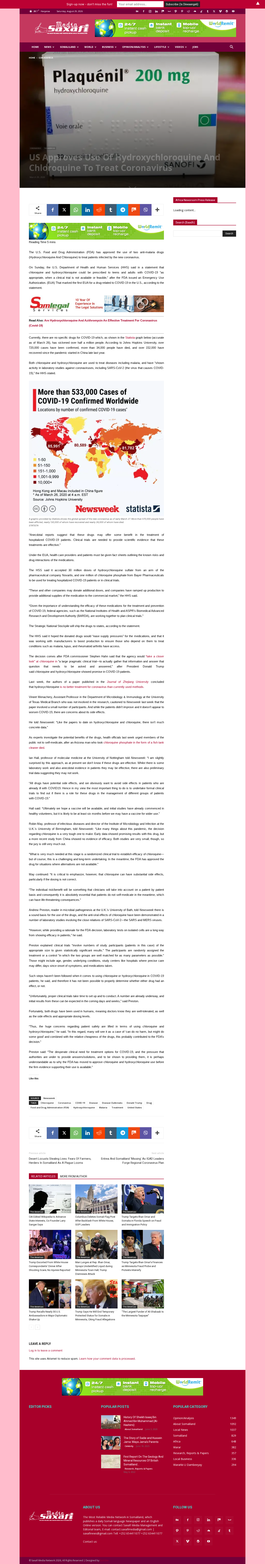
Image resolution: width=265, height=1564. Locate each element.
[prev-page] (31, 1327)
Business (107, 47)
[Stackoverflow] (201, 11)
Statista (130, 337)
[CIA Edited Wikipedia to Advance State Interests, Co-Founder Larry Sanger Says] (50, 1199)
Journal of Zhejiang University (128, 681)
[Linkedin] (156, 11)
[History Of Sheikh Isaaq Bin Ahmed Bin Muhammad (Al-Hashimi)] (110, 1422)
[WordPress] (227, 11)
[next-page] (37, 1327)
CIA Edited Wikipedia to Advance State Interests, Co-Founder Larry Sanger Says (47, 1220)
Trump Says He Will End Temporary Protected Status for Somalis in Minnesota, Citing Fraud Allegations (95, 1315)
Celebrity (129, 1446)
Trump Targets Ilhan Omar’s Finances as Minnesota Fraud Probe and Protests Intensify (142, 1266)
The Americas (49, 148)
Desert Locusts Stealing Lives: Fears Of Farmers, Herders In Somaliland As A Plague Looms (60, 1161)
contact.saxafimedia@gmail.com (118, 1541)
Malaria (103, 1107)
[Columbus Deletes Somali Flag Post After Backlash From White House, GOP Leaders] (96, 1199)
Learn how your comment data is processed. (107, 1358)
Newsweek (49, 1098)
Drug (149, 1102)
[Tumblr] (207, 11)
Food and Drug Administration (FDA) (50, 1107)
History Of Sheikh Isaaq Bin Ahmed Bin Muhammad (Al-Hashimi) (141, 1421)
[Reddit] (188, 11)
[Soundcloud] (195, 11)
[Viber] (146, 210)
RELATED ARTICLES (43, 1176)
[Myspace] (169, 11)
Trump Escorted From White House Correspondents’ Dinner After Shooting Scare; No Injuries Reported (49, 1266)
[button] (231, 47)
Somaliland (68, 47)
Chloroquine (47, 1102)
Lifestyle (160, 47)
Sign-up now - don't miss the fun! (89, 4)
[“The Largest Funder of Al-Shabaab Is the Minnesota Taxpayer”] (143, 1293)
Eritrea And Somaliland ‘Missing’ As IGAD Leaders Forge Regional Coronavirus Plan (132, 1161)
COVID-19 (80, 1102)
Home (35, 47)
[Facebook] (143, 11)
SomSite (104, 1560)
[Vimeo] (220, 11)
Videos (179, 47)
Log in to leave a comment (45, 1350)
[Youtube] (233, 11)
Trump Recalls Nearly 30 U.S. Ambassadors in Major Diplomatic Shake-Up (48, 1315)
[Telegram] (122, 210)
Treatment (117, 1107)
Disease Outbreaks (112, 1102)
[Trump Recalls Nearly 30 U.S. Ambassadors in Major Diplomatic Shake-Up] (50, 1293)
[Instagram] (150, 11)
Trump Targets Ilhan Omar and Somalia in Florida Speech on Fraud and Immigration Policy (141, 1220)
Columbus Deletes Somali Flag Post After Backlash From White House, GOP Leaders (95, 1220)
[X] (214, 11)
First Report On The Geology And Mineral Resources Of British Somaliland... (143, 1460)
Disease (93, 1102)
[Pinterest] (182, 11)
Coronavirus (35, 148)
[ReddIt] (99, 210)
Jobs (195, 47)
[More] (158, 210)
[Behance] (137, 11)
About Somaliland (134, 1429)
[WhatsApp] (76, 210)
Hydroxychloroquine (84, 1107)
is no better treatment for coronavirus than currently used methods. (101, 686)
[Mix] (163, 11)
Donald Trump (134, 1102)
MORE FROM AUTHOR (73, 1176)
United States (134, 1107)
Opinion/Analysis (133, 47)
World (88, 47)
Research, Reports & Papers (138, 1468)
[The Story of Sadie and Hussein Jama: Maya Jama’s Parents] (110, 1443)
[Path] (175, 11)
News (47, 47)
